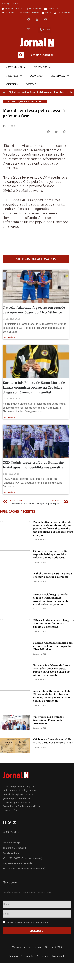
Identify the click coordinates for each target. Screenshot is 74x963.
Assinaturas (43, 956)
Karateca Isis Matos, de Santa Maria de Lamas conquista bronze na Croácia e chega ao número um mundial (34, 387)
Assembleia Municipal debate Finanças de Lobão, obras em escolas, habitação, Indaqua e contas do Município (51, 696)
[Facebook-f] (4, 822)
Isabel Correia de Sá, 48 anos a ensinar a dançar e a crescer (52, 575)
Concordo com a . (27, 922)
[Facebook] (29, 19)
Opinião (31, 84)
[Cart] (28, 29)
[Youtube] (45, 19)
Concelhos (14, 67)
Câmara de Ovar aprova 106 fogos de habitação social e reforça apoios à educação (50, 554)
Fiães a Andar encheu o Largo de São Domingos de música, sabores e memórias (53, 623)
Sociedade (58, 76)
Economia (36, 76)
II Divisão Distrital (30, 101)
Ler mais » (9, 337)
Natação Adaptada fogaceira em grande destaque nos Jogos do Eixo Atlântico (53, 646)
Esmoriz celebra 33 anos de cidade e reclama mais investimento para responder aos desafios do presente (51, 599)
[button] (21, 55)
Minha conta (58, 956)
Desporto (40, 67)
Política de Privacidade (36, 922)
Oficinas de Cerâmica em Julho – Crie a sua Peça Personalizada (53, 741)
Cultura (12, 84)
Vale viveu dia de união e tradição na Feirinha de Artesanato (49, 720)
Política (12, 76)
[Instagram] (37, 19)
